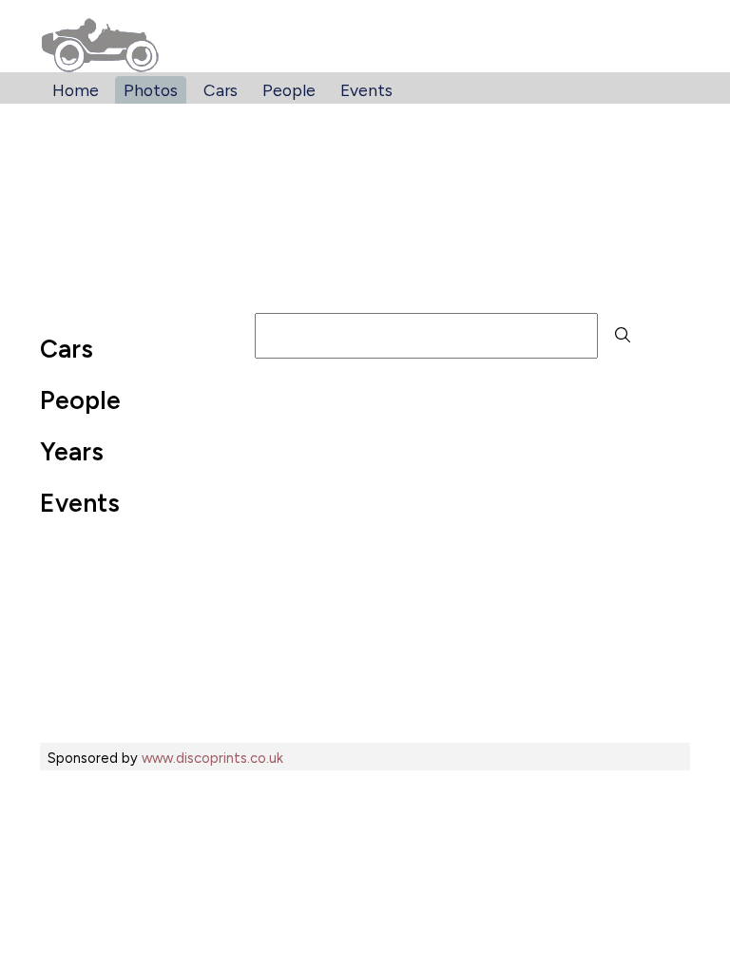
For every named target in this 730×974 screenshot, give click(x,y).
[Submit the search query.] (622, 336)
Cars (220, 90)
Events (366, 90)
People (289, 90)
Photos (151, 90)
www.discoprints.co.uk (212, 758)
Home (75, 90)
